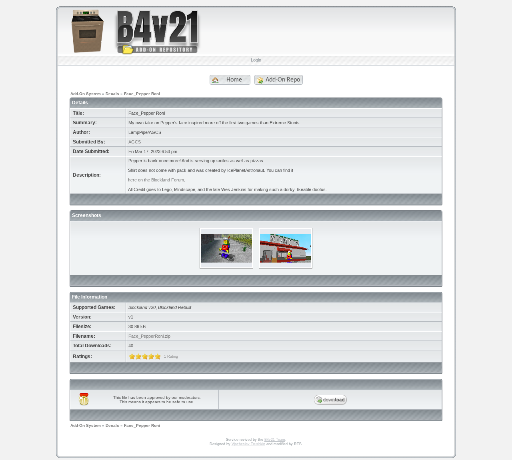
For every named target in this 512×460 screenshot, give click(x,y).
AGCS (134, 141)
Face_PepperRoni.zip (149, 336)
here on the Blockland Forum (156, 179)
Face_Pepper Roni (142, 94)
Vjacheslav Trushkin (248, 444)
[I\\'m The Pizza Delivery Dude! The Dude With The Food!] (226, 266)
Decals (112, 94)
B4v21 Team (274, 440)
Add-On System (85, 94)
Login (256, 60)
